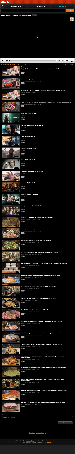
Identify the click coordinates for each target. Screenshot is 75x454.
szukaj (70, 11)
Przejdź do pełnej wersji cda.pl (37, 433)
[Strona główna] (5, 2)
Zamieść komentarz (65, 423)
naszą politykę (30, 441)
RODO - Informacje (47, 442)
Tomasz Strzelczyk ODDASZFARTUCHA (15, 64)
